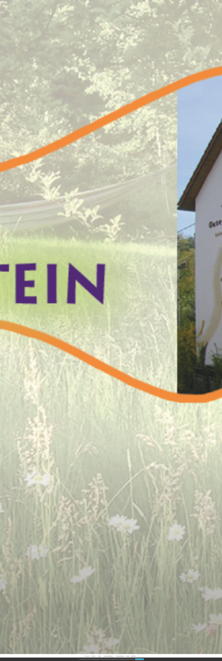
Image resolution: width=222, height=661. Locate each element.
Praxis (99, 656)
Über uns (93, 656)
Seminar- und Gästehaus (108, 656)
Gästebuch (133, 656)
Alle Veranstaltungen (120, 656)
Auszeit (127, 656)
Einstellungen (139, 659)
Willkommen (87, 656)
